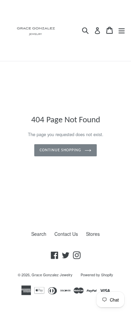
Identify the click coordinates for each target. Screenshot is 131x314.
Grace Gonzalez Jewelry (52, 274)
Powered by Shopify (97, 274)
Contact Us (66, 233)
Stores (93, 233)
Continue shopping (60, 150)
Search (38, 233)
